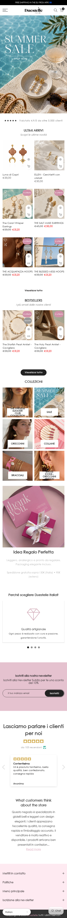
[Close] (61, 412)
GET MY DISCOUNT (33, 467)
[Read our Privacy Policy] (55, 488)
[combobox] (19, 453)
